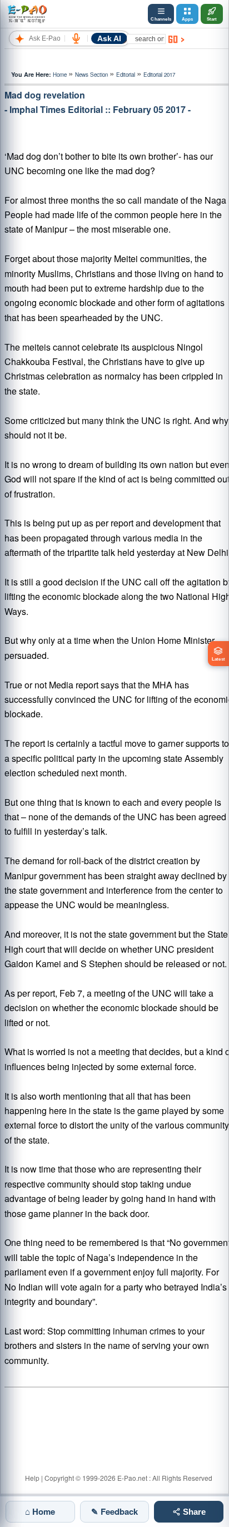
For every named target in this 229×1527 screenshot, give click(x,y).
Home (60, 74)
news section (91, 74)
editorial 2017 (159, 74)
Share (193, 1511)
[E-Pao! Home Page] (27, 13)
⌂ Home (40, 1511)
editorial (125, 74)
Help (32, 1477)
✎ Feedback (114, 1511)
